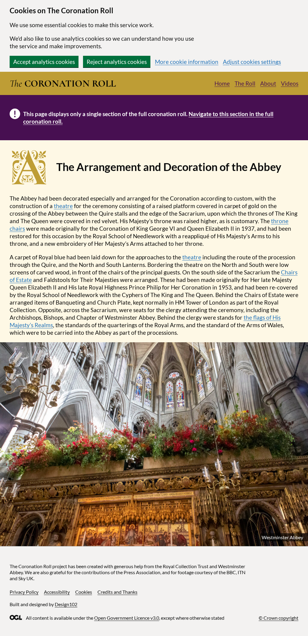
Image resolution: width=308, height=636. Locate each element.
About (268, 83)
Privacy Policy (24, 592)
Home (222, 83)
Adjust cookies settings (252, 62)
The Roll (245, 83)
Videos (289, 83)
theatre (63, 205)
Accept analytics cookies (44, 61)
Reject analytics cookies (117, 61)
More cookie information (186, 62)
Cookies (83, 592)
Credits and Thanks (117, 592)
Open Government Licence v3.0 (126, 618)
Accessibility (57, 592)
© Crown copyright (278, 618)
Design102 (66, 604)
